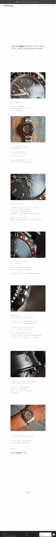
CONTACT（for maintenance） (45, 5)
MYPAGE (38, 5)
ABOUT (26, 5)
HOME (18, 5)
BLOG (30, 5)
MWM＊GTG (34, 5)
